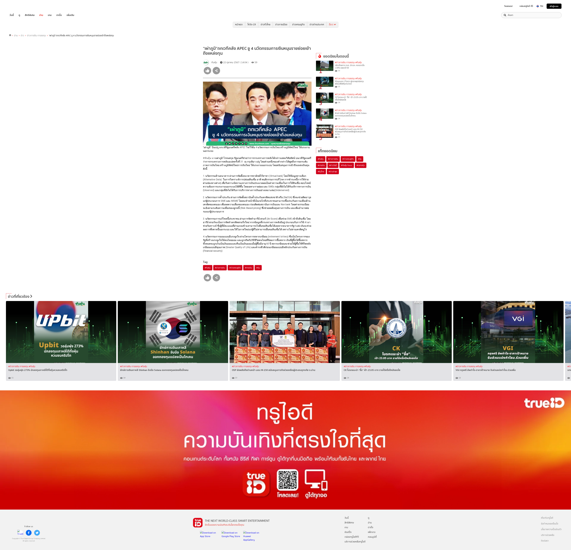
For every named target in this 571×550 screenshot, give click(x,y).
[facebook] (29, 533)
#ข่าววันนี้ (333, 165)
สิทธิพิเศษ (29, 15)
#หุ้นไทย (321, 171)
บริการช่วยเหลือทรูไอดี (355, 541)
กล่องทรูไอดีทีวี (352, 537)
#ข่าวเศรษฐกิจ (235, 267)
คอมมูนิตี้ (372, 537)
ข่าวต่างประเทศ (317, 24)
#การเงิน (248, 267)
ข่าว (22, 35)
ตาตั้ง (59, 15)
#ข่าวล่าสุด (333, 171)
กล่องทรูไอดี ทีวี (526, 6)
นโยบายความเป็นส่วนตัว (551, 529)
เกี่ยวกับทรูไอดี (547, 518)
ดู (19, 15)
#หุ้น (258, 267)
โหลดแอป (508, 6)
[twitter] (37, 533)
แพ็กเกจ (371, 532)
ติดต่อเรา (545, 540)
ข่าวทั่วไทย (265, 24)
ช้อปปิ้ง (348, 532)
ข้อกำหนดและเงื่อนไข (549, 523)
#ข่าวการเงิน (220, 267)
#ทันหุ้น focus (346, 165)
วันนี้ (12, 15)
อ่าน (41, 15)
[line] (20, 533)
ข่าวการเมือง (281, 24)
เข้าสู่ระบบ (554, 6)
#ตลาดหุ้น (361, 165)
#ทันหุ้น (208, 267)
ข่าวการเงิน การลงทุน (36, 35)
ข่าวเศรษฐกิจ (298, 24)
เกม (50, 15)
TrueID (18, 6)
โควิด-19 (252, 24)
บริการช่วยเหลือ (547, 535)
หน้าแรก (239, 24)
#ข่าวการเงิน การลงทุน (345, 62)
